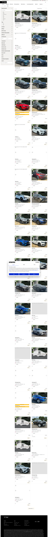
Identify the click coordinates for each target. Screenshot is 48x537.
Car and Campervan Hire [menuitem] (30, 4)
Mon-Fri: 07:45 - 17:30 (26, 522)
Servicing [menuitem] (7, 4)
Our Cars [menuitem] (3, 4)
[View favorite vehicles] (45, 2)
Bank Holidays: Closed (26, 525)
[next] (46, 16)
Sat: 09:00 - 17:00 (16, 523)
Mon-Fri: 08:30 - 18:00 (16, 522)
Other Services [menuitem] (23, 4)
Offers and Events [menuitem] (16, 4)
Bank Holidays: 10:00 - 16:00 (17, 525)
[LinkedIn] (38, 521)
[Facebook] (35, 521)
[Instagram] (37, 521)
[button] (45, 2)
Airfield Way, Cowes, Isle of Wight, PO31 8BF (8, 523)
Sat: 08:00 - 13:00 (26, 523)
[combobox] (7, 62)
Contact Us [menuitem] (41, 4)
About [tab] (34, 264)
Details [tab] (24, 264)
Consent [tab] (13, 264)
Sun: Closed (15, 524)
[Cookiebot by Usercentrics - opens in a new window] (36, 262)
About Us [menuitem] (36, 4)
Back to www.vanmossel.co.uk (5, 0)
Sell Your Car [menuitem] (11, 4)
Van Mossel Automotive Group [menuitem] (35, 0)
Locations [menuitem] (40, 0)
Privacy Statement (35, 270)
